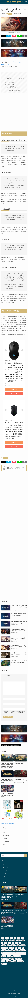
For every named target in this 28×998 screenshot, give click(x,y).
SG (16, 947)
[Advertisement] (14, 111)
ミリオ (12, 958)
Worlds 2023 (22, 950)
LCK (16, 942)
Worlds (16, 950)
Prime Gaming (5, 947)
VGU (12, 950)
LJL (20, 942)
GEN (6, 942)
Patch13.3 (13, 945)
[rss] (15, 991)
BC (15, 938)
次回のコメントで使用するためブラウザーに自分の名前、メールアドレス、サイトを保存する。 (14, 712)
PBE (18, 945)
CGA (22, 938)
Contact (18, 993)
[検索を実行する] (25, 855)
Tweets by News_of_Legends (7, 823)
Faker (23, 940)
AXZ (11, 938)
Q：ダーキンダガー (11, 82)
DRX (14, 940)
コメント (5, 680)
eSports (18, 940)
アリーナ (9, 956)
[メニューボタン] (2, 2)
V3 (8, 950)
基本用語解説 (20, 961)
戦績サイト (4, 963)
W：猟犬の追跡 (10, 84)
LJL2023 (3, 945)
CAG (19, 938)
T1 (22, 947)
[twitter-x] (13, 991)
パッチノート (6, 841)
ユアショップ (18, 958)
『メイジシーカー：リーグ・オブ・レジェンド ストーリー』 (13, 953)
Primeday (23, 945)
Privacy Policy (13, 993)
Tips (4, 832)
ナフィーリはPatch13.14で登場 (12, 90)
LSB (8, 945)
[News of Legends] (14, 2)
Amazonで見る (14, 389)
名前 (4, 696)
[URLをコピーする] (24, 36)
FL (2, 942)
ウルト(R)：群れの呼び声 (12, 88)
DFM (7, 940)
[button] (3, 36)
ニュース (10, 13)
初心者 (14, 961)
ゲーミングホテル (5, 958)
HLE (9, 942)
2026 (3, 938)
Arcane (7, 938)
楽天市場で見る (14, 393)
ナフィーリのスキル (9, 77)
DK (10, 940)
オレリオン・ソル (16, 956)
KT (12, 942)
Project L (11, 947)
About (9, 993)
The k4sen (4, 950)
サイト (4, 706)
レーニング (8, 961)
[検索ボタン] (26, 2)
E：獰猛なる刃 (10, 86)
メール (5, 701)
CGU (3, 940)
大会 (4, 844)
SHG (19, 947)
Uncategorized (6, 835)
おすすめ (3, 956)
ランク (3, 961)
